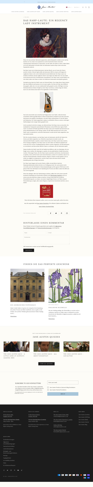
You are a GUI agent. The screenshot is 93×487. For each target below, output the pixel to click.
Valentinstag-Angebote (56, 175)
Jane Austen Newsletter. (43, 203)
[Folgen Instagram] (11, 470)
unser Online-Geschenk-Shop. (46, 206)
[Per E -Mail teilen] (67, 213)
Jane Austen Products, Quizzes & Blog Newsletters (62, 387)
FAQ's (4, 463)
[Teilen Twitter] (56, 213)
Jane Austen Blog (76, 11)
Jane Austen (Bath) (48, 11)
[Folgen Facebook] (4, 470)
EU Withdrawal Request (9, 465)
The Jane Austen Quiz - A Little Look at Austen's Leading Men (14, 356)
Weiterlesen (13, 316)
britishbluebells (54, 304)
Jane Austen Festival (62, 11)
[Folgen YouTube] (18, 470)
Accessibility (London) (8, 460)
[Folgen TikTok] (21, 470)
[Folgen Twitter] (7, 470)
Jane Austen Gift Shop (33, 11)
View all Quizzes (46, 363)
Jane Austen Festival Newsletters (58, 389)
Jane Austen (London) (17, 11)
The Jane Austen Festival (60, 430)
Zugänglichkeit (7, 458)
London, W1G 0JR (32, 416)
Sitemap (5, 455)
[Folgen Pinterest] (14, 470)
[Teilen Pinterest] (61, 213)
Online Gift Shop (58, 425)
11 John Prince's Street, (34, 414)
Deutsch (76, 7)
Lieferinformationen (8, 448)
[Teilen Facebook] (50, 213)
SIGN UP (63, 394)
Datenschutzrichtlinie (9, 446)
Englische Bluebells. (58, 307)
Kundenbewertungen (8, 439)
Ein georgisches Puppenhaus (23, 305)
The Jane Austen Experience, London (63, 419)
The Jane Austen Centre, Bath (61, 414)
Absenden (28, 250)
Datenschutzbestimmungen (45, 228)
